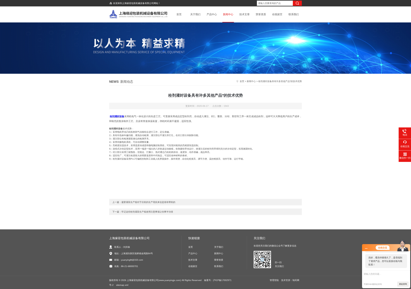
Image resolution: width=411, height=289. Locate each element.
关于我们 (195, 14)
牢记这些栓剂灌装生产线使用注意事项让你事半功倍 (147, 211)
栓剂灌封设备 (117, 116)
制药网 (296, 280)
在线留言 (277, 14)
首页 (179, 14)
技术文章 (244, 14)
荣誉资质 (261, 14)
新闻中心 (228, 14)
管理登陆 (274, 280)
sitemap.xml (122, 285)
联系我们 (294, 14)
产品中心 (212, 14)
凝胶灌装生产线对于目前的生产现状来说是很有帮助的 (148, 202)
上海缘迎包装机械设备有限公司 (138, 3)
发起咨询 (403, 284)
